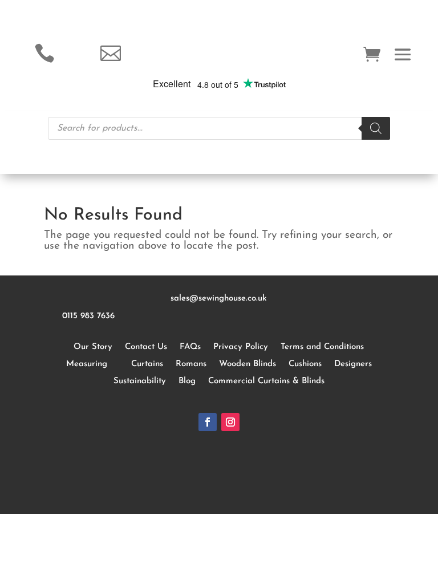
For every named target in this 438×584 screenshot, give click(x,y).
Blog (187, 381)
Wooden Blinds (247, 364)
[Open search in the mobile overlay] (219, 128)
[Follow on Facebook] (207, 422)
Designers (353, 364)
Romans (191, 364)
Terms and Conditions (322, 347)
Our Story (93, 347)
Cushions (305, 364)
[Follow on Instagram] (230, 422)
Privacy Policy (240, 347)
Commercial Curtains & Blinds (266, 381)
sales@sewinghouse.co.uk (219, 298)
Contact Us (146, 347)
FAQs (190, 347)
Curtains (147, 364)
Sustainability (139, 381)
